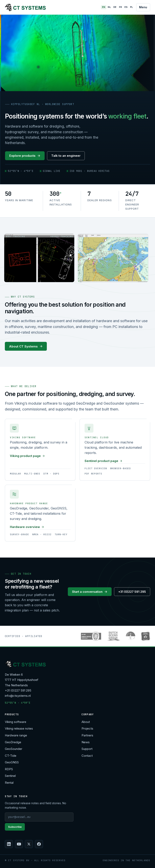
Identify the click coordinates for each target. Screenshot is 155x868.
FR (120, 7)
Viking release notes (19, 728)
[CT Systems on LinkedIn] (9, 844)
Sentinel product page (101, 461)
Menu (143, 7)
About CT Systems (23, 346)
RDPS (9, 769)
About (86, 722)
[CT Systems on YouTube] (19, 844)
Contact (87, 756)
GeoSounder (13, 749)
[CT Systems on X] (29, 844)
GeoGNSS (12, 762)
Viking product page (25, 456)
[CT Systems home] (25, 7)
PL (131, 7)
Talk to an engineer (66, 156)
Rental (9, 782)
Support (87, 749)
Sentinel (10, 776)
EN (103, 7)
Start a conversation (87, 592)
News (86, 742)
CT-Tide (10, 756)
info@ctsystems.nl (18, 696)
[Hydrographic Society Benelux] (130, 636)
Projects (87, 728)
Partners (87, 735)
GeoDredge (13, 742)
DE (115, 7)
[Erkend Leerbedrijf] (145, 636)
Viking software (15, 722)
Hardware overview (25, 527)
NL (109, 7)
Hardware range (16, 735)
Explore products (22, 156)
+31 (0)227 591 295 (132, 592)
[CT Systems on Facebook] (39, 844)
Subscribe (15, 826)
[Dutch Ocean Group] (113, 636)
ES (126, 7)
